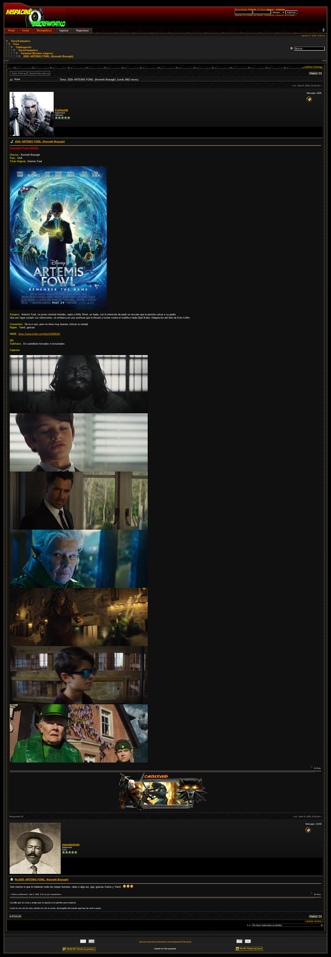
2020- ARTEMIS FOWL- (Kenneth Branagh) (48, 56)
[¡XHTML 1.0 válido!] (239, 942)
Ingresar (63, 30)
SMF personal (187, 941)
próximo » (318, 66)
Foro (16, 44)
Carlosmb (61, 110)
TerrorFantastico (20, 41)
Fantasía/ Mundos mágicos (37, 53)
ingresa (270, 9)
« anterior (308, 66)
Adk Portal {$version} (174, 941)
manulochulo (70, 844)
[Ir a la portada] (35, 26)
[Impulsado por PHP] (91, 942)
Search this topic (38, 73)
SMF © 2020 (151, 941)
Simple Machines (161, 941)
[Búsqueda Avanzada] (292, 48)
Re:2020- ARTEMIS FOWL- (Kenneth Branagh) (41, 879)
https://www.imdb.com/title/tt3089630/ (39, 334)
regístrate (280, 9)
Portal (11, 30)
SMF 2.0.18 (142, 941)
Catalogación (23, 47)
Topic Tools (17, 73)
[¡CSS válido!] (248, 942)
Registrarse (82, 30)
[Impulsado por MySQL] (83, 942)
